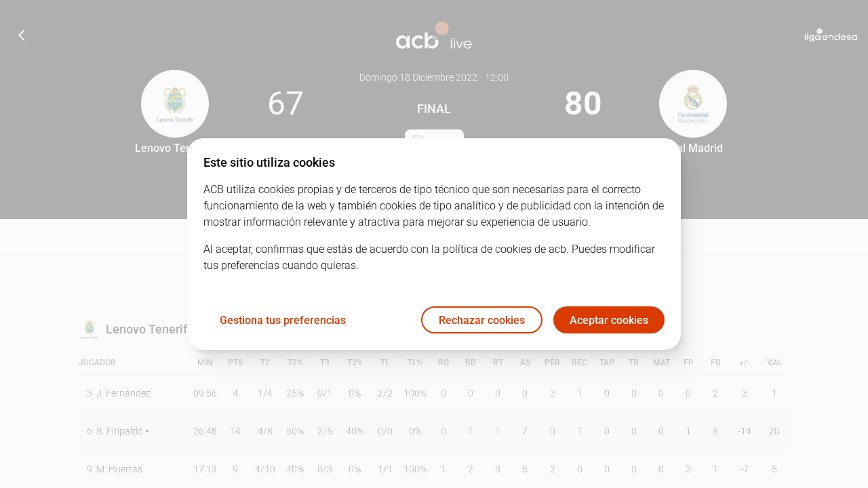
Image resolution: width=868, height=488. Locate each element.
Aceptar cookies (609, 320)
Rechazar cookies (482, 320)
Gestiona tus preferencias (283, 320)
